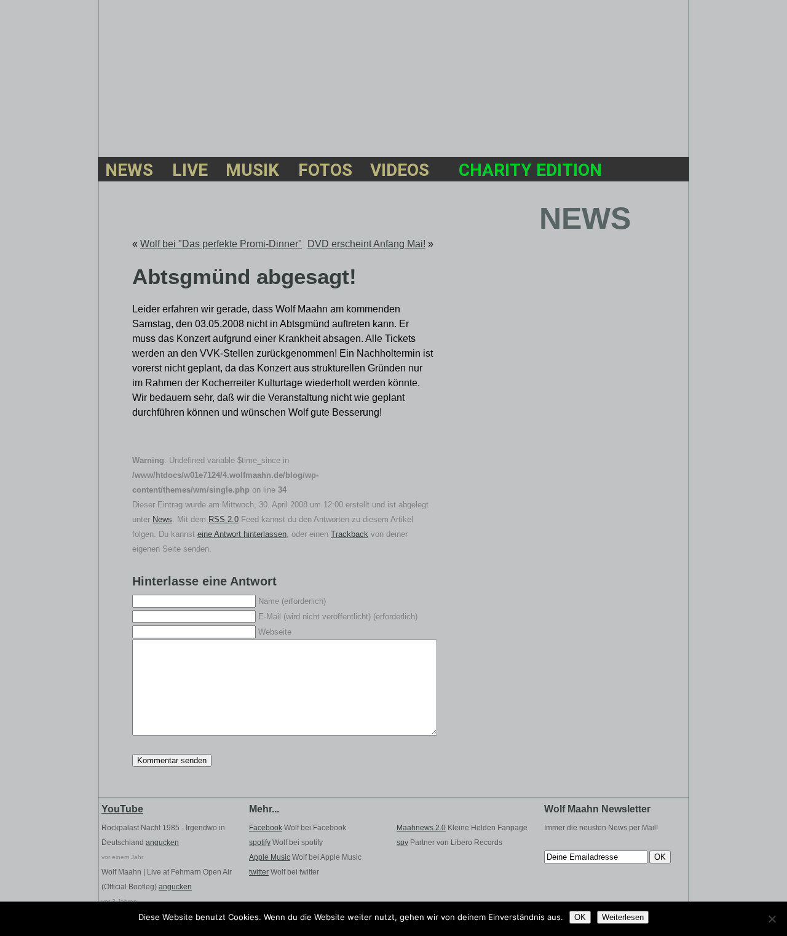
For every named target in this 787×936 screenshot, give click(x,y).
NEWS (129, 171)
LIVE (189, 171)
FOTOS (324, 171)
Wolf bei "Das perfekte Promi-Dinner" (221, 244)
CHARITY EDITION (530, 171)
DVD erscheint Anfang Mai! (366, 244)
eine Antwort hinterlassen (242, 534)
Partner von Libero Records (449, 842)
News (162, 519)
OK (580, 917)
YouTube (122, 809)
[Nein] (771, 919)
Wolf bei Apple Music (305, 857)
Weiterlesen (623, 917)
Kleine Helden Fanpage (462, 827)
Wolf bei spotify (286, 842)
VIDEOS (399, 171)
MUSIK (252, 171)
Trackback (349, 534)
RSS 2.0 (223, 519)
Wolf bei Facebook (297, 827)
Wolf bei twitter (284, 872)
